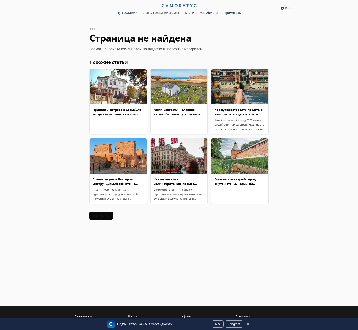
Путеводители (127, 13)
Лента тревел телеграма (161, 13)
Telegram (234, 324)
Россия (132, 316)
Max (217, 324)
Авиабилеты (209, 13)
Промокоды (232, 13)
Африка (187, 316)
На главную (101, 215)
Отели (189, 13)
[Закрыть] (248, 324)
